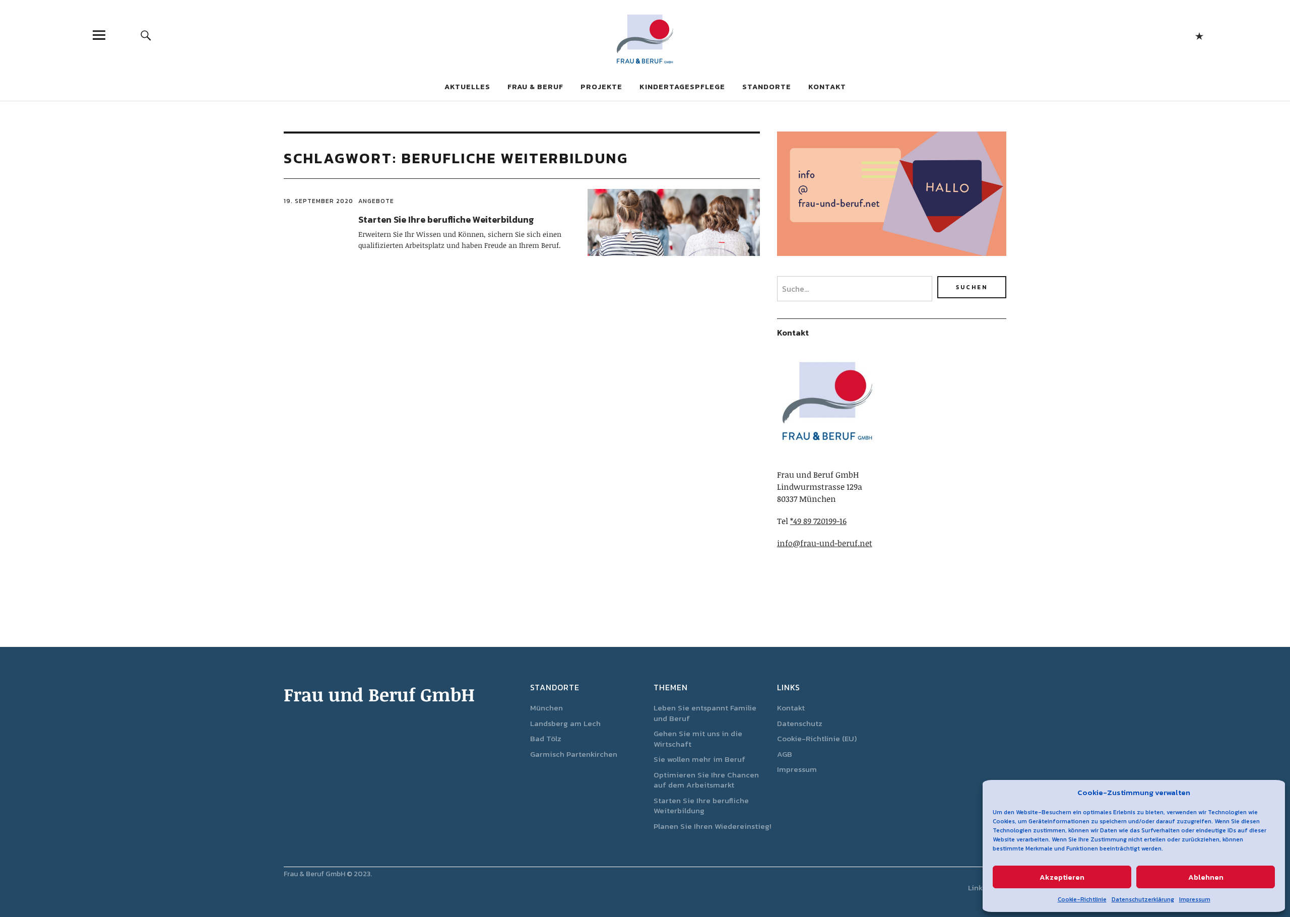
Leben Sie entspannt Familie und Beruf (705, 713)
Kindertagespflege (682, 86)
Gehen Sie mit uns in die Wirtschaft (698, 739)
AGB (784, 754)
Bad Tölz (545, 738)
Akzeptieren (1062, 877)
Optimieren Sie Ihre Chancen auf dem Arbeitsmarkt (706, 780)
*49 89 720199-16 (818, 521)
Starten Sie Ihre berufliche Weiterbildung (446, 219)
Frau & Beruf (535, 86)
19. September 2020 (318, 201)
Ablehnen (1205, 877)
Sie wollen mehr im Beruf (699, 759)
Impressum (1194, 899)
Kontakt (827, 86)
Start (1199, 35)
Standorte (766, 86)
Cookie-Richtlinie (1082, 899)
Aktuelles (467, 86)
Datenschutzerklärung (1143, 899)
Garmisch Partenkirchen (573, 754)
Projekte (601, 86)
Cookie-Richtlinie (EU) (817, 738)
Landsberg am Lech (565, 723)
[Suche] (146, 35)
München (546, 707)
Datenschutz (799, 723)
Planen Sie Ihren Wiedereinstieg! (712, 826)
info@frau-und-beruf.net (824, 543)
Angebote (376, 201)
